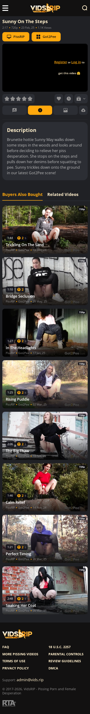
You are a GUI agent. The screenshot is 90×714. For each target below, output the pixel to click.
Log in (76, 62)
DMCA (53, 668)
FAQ (5, 647)
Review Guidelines (64, 661)
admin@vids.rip (30, 679)
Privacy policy (15, 668)
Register (60, 62)
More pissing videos (20, 654)
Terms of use (13, 661)
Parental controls (66, 654)
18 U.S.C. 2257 (59, 647)
